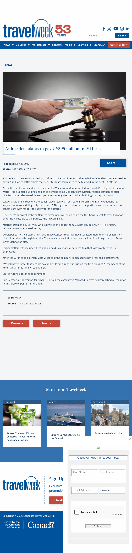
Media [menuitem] (68, 44)
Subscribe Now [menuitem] (119, 45)
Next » (46, 323)
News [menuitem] (7, 44)
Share (111, 163)
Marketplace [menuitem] (39, 44)
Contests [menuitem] (57, 44)
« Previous (16, 323)
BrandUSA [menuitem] (99, 44)
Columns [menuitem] (21, 44)
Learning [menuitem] (83, 44)
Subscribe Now (62, 500)
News (8, 65)
